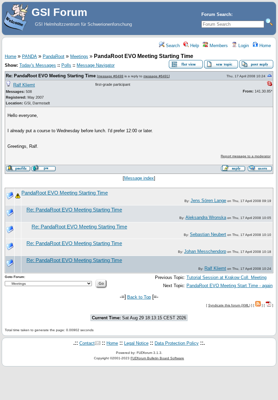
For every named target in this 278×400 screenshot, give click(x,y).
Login (243, 45)
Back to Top (139, 297)
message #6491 (156, 76)
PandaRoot (53, 56)
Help (194, 45)
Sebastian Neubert (208, 234)
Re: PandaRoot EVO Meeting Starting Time (51, 75)
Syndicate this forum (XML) (229, 305)
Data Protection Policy (177, 343)
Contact (87, 343)
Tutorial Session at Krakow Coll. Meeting (226, 277)
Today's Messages (37, 65)
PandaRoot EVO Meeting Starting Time (64, 193)
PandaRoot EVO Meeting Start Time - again (229, 285)
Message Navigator (96, 65)
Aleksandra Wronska (205, 217)
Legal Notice (136, 343)
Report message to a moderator (246, 156)
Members (218, 45)
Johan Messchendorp (205, 251)
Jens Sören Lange (208, 200)
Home (264, 45)
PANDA (29, 56)
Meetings (79, 56)
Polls (66, 65)
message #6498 (110, 76)
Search (172, 45)
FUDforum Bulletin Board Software (157, 358)
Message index (139, 178)
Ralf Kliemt (24, 84)
